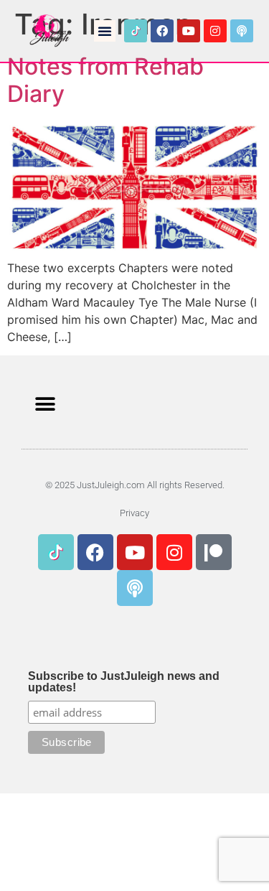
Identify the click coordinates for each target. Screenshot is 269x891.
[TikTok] (135, 30)
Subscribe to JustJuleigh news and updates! (124, 682)
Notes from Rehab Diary (105, 80)
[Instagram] (215, 30)
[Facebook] (162, 30)
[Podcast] (241, 30)
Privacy (134, 513)
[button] (104, 31)
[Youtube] (188, 30)
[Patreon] (214, 552)
